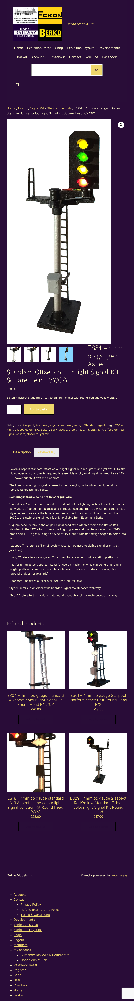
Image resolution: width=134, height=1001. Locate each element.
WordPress (119, 875)
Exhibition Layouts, (28, 930)
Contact (20, 899)
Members (20, 945)
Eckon (22, 108)
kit (87, 429)
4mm (10, 429)
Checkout (21, 985)
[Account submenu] (45, 57)
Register (20, 970)
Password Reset (25, 965)
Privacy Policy (31, 904)
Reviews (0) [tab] (46, 452)
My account (22, 950)
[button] (121, 125)
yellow (44, 434)
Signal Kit (37, 108)
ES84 (54, 429)
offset (109, 429)
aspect (19, 429)
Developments (24, 919)
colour (29, 429)
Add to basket (39, 409)
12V (117, 425)
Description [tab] (22, 452)
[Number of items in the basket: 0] (17, 84)
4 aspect (28, 425)
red (121, 429)
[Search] (96, 70)
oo (116, 429)
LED (93, 429)
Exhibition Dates (26, 925)
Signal (11, 434)
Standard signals (59, 108)
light (100, 429)
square (20, 434)
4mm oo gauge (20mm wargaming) (59, 425)
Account (20, 894)
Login (18, 935)
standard (32, 434)
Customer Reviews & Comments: (45, 955)
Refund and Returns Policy (40, 909)
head (81, 429)
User (17, 980)
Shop (17, 975)
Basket (19, 995)
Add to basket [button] (35, 719)
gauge (63, 429)
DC (37, 429)
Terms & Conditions (35, 915)
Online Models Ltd (80, 24)
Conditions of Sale (34, 960)
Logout (19, 940)
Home (11, 108)
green (72, 429)
